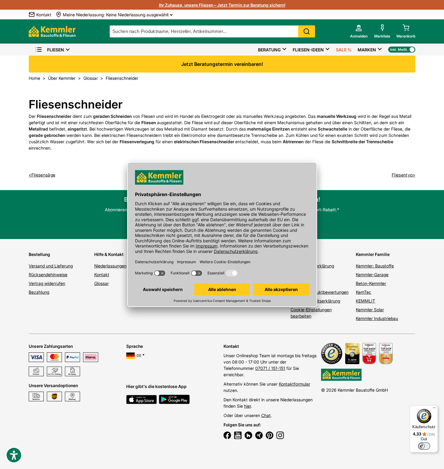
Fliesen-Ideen (308, 49)
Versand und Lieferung (51, 265)
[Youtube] (238, 436)
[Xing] (259, 436)
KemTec (363, 292)
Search (306, 31)
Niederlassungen (110, 265)
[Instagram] (280, 436)
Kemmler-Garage (372, 274)
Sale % (344, 49)
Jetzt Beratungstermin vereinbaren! (222, 64)
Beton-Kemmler (371, 283)
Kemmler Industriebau (377, 318)
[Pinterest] (269, 436)
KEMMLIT (365, 300)
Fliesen (55, 49)
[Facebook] (227, 436)
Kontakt (101, 274)
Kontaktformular (294, 384)
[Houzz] (248, 436)
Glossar (101, 283)
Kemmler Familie (373, 254)
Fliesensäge (43, 174)
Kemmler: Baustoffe (375, 265)
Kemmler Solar (370, 309)
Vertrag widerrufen (47, 283)
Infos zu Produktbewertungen (320, 292)
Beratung (269, 49)
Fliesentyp (402, 174)
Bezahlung (39, 292)
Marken (367, 49)
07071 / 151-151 (270, 368)
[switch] (424, 446)
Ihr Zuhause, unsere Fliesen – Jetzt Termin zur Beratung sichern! (222, 5)
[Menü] (434, 409)
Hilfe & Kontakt (109, 254)
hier (247, 406)
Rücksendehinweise (48, 274)
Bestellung (39, 254)
